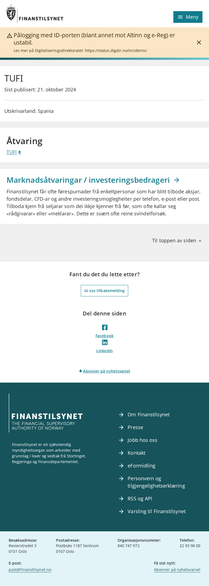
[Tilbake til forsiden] (55, 13)
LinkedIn (104, 350)
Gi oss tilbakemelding (104, 290)
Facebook (104, 335)
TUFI (12, 152)
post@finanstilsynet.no (30, 569)
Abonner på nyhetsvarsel (106, 371)
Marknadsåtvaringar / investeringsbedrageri (89, 180)
